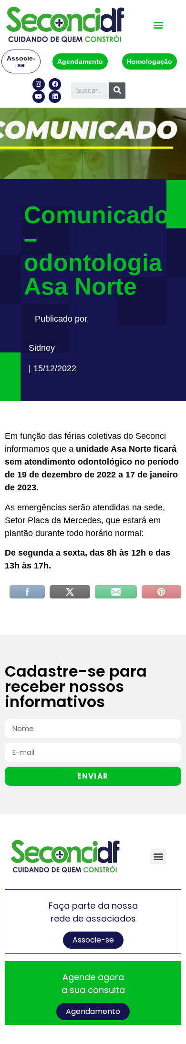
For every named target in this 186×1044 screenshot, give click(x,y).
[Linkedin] (55, 97)
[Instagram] (38, 84)
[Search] (117, 90)
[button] (158, 24)
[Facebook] (55, 84)
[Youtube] (38, 97)
